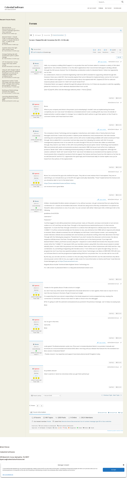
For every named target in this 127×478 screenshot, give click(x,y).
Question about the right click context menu (9, 48)
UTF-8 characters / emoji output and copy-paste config (9, 63)
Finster (49, 421)
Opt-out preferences (8, 474)
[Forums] (31, 35)
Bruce (41, 52)
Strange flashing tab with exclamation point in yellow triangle (10, 55)
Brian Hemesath (8, 66)
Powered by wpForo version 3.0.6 (115, 430)
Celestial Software (14, 7)
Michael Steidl (7, 101)
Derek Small (7, 33)
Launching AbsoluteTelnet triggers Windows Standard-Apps (10, 98)
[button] (123, 465)
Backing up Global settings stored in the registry (10, 91)
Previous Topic (107, 395)
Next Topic (116, 395)
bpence (36, 104)
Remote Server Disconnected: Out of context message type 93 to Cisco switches (10, 30)
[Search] (122, 2)
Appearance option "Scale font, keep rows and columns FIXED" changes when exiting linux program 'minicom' (11, 83)
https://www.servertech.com (68, 261)
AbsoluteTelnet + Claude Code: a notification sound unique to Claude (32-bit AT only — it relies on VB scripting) (10, 40)
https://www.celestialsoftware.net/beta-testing (60, 183)
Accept (113, 470)
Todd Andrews (7, 44)
